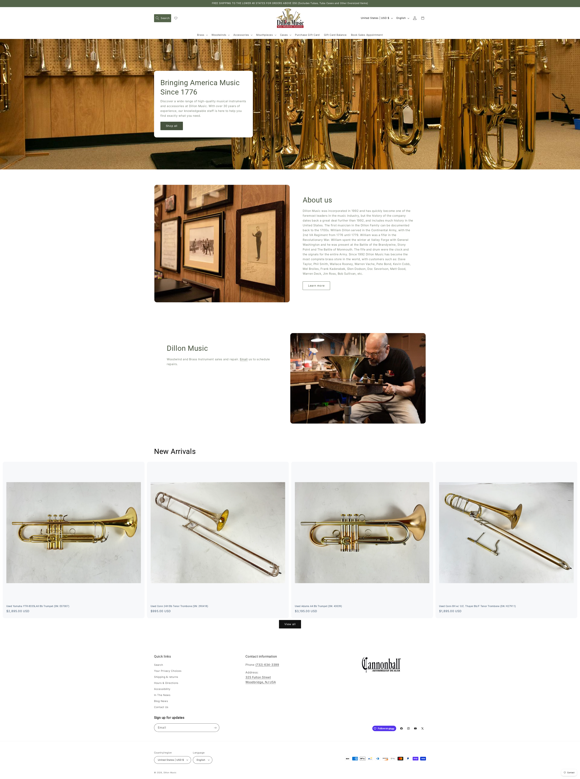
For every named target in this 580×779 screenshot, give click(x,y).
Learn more (316, 285)
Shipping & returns (166, 676)
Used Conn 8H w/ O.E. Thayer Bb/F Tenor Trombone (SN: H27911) (477, 606)
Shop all (171, 125)
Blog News (161, 701)
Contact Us (161, 706)
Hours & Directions (166, 682)
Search (158, 664)
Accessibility (162, 689)
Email (244, 359)
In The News (162, 695)
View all (290, 624)
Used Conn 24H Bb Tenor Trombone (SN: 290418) (179, 606)
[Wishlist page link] (175, 18)
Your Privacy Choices (167, 670)
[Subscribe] (215, 728)
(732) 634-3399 (267, 665)
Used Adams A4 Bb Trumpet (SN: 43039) (318, 606)
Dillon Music (170, 772)
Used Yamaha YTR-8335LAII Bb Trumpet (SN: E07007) (37, 606)
